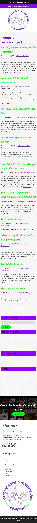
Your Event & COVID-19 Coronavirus (13, 347)
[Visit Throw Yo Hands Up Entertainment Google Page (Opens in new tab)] (14, 446)
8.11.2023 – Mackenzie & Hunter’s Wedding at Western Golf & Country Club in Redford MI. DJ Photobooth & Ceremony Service (19, 339)
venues (2, 387)
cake (14, 374)
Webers (14, 387)
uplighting (25, 384)
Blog (6, 473)
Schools (7, 463)
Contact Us (8, 475)
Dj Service (26, 374)
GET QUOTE (18, 414)
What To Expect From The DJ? (12, 362)
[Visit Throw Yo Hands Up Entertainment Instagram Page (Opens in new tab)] (6, 446)
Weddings (8, 461)
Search (5, 327)
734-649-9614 (14, 435)
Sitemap (29, 518)
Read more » (17, 72)
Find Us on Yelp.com (13, 288)
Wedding (20, 386)
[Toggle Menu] (2, 2)
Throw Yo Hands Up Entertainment (18, 2)
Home (7, 459)
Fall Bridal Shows (11, 264)
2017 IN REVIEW (11, 219)
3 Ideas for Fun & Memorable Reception (15, 343)
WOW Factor (9, 469)
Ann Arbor (6, 374)
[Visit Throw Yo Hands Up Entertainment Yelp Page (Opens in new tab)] (12, 446)
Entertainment (12, 377)
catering (16, 374)
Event (19, 377)
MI (7, 381)
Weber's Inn (9, 387)
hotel (22, 377)
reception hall (20, 384)
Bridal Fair (10, 374)
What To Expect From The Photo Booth (15, 364)
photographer (14, 384)
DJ (20, 373)
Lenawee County (26, 377)
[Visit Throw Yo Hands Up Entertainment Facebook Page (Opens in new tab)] (3, 446)
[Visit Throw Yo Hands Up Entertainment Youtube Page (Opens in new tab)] (9, 446)
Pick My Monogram (10, 471)
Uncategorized (7, 360)
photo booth (6, 383)
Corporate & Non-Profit (12, 465)
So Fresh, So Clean (8, 345)
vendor (29, 384)
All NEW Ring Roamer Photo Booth (13, 349)
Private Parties (9, 467)
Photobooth (25, 380)
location (5, 381)
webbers (5, 387)
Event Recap (7, 358)
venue (32, 384)
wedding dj (30, 387)
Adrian (2, 374)
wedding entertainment (5, 390)
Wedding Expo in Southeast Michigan (18, 390)
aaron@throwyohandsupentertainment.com (19, 437)
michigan (14, 380)
